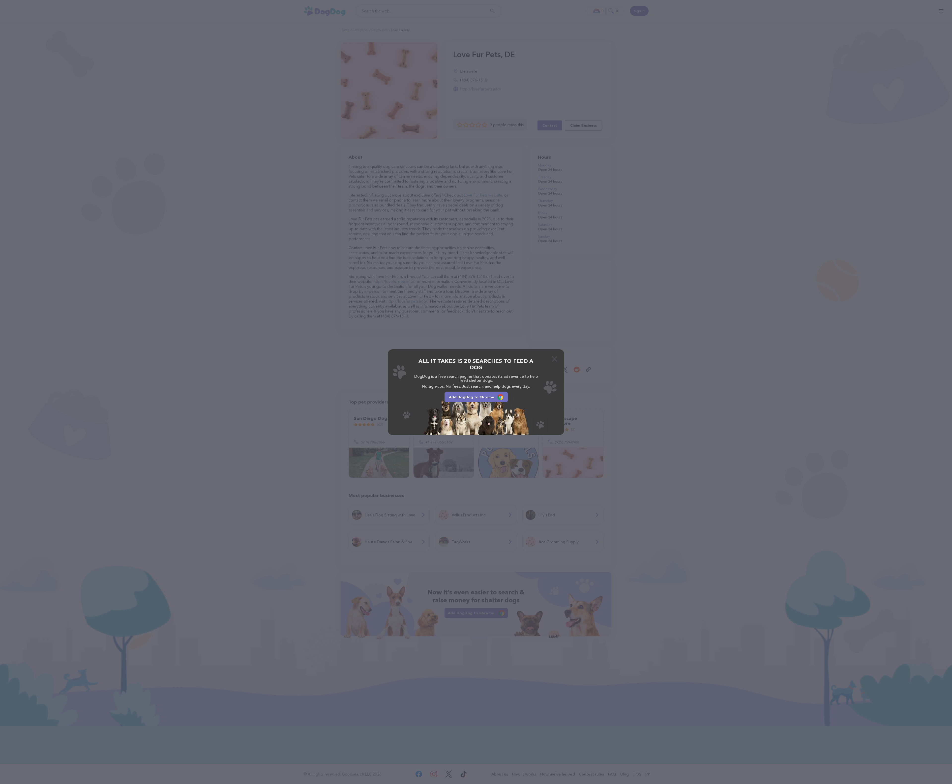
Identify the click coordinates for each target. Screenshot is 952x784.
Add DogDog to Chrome (471, 397)
